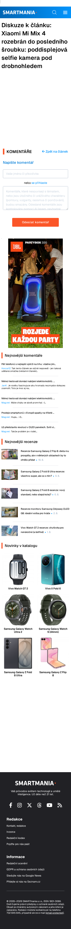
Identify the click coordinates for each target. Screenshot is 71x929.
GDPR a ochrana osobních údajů (25, 869)
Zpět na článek (56, 152)
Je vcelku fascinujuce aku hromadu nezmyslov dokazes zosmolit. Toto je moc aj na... (33, 387)
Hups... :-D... (11, 417)
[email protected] (55, 912)
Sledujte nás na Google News (24, 875)
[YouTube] (49, 806)
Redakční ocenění (17, 863)
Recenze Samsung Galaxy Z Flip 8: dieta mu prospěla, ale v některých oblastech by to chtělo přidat (45, 455)
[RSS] (60, 806)
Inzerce (11, 831)
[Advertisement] (35, 109)
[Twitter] (29, 806)
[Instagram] (19, 806)
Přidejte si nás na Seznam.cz (23, 881)
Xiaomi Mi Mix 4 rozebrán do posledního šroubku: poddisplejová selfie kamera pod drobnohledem (34, 50)
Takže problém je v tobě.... (19, 431)
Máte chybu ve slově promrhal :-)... (23, 402)
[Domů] (20, 12)
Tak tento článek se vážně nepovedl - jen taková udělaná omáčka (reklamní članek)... (31, 370)
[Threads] (39, 806)
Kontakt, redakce (16, 825)
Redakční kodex (16, 838)
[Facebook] (10, 806)
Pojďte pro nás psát (18, 844)
